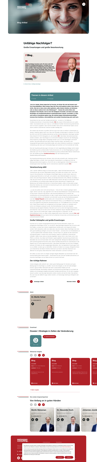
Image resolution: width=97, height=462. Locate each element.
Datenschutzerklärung (66, 446)
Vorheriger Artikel (39, 281)
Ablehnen (69, 457)
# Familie (33, 98)
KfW (70, 163)
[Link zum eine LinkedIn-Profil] (36, 419)
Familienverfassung (49, 153)
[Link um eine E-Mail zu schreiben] (32, 419)
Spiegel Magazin (39, 199)
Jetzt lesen (35, 383)
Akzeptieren (60, 457)
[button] (39, 355)
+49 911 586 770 (37, 300)
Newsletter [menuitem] (59, 442)
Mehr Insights (35, 389)
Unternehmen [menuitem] (46, 442)
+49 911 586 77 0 (37, 416)
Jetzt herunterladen (50, 336)
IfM (55, 122)
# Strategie (50, 98)
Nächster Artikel (71, 281)
